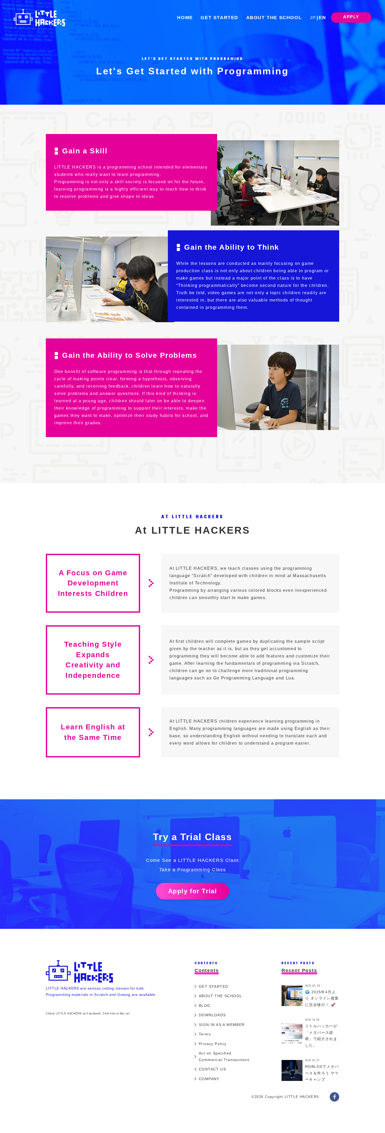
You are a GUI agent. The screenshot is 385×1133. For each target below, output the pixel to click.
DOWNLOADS (212, 1015)
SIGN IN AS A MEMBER (222, 1025)
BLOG (205, 1005)
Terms (205, 1034)
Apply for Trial (192, 891)
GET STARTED (219, 17)
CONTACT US (212, 1069)
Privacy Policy (213, 1044)
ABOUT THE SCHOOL (274, 17)
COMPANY (209, 1079)
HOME (185, 17)
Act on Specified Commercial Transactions (224, 1056)
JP (313, 17)
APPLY (351, 17)
